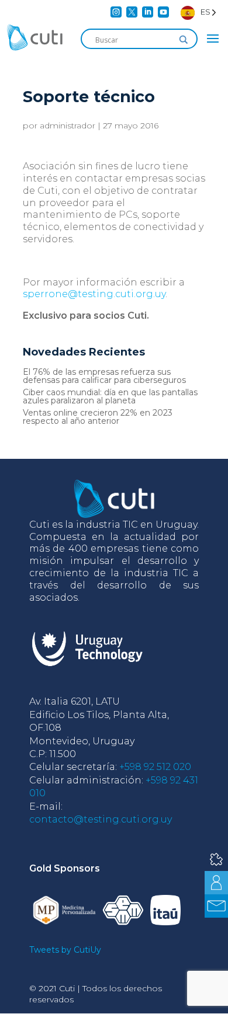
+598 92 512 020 (155, 766)
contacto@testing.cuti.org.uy (100, 819)
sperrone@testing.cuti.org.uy (94, 293)
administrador (67, 125)
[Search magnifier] (183, 39)
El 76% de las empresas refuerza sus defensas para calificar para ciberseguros (104, 376)
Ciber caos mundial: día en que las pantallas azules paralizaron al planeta (110, 396)
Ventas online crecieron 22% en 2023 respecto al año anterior (97, 416)
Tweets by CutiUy (65, 950)
